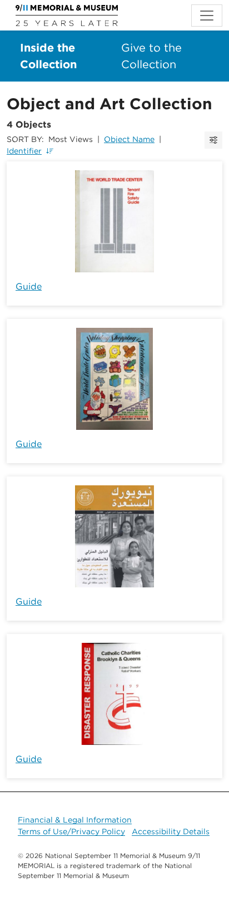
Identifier (24, 150)
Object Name (129, 139)
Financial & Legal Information (75, 819)
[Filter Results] (213, 140)
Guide (29, 286)
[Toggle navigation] (206, 15)
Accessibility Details (171, 831)
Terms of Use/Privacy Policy (71, 831)
